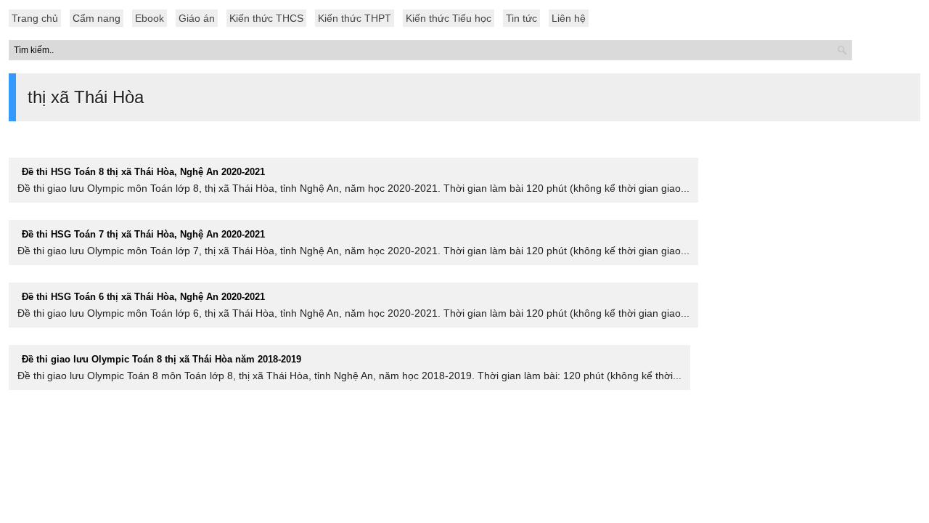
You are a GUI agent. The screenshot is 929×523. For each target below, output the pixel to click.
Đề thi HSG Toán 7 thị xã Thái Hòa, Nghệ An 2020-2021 (143, 234)
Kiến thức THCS (266, 18)
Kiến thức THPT (354, 18)
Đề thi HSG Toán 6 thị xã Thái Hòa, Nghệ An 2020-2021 (143, 296)
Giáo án (197, 18)
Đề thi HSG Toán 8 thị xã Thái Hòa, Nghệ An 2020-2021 (143, 171)
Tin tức (521, 18)
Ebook (149, 18)
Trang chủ (35, 18)
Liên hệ (569, 18)
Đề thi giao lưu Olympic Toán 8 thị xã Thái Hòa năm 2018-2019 (161, 359)
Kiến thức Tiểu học (448, 18)
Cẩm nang (96, 18)
